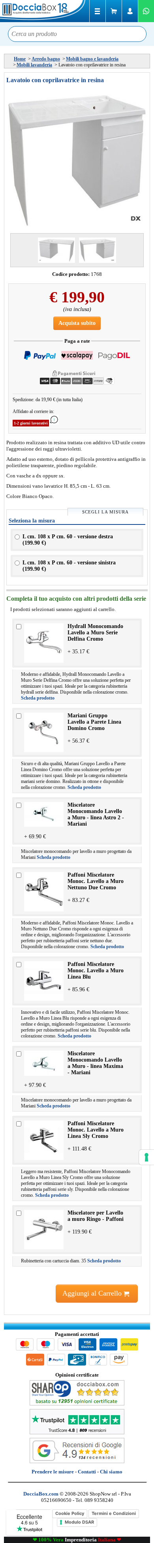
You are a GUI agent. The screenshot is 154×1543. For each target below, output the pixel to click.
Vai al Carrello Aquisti (114, 11)
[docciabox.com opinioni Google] (77, 1461)
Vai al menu (97, 11)
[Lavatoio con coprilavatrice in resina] (77, 160)
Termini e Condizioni (114, 1513)
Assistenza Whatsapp (146, 11)
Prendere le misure (53, 1472)
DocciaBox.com (43, 11)
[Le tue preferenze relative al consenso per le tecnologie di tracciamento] (146, 1157)
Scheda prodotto (37, 698)
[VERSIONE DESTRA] (97, 250)
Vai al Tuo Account (130, 11)
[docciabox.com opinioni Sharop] (77, 1404)
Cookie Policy (69, 1513)
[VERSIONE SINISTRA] (56, 250)
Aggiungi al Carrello (93, 1293)
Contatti (87, 1472)
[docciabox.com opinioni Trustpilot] (77, 1432)
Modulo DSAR (79, 1522)
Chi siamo (111, 1472)
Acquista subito (77, 323)
